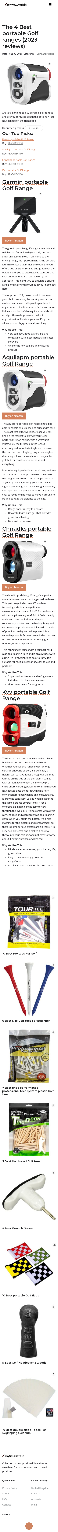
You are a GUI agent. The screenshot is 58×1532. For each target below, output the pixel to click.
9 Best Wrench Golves (17, 1228)
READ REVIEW (15, 143)
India (34, 1504)
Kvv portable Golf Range (15, 170)
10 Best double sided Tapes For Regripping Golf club (24, 1431)
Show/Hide (34, 128)
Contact (6, 1504)
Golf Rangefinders (45, 53)
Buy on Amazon (14, 240)
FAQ (4, 1499)
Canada (35, 1493)
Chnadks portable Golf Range (18, 160)
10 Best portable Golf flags (20, 1295)
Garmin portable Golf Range (18, 139)
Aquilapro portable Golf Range (19, 149)
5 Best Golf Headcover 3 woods (24, 1362)
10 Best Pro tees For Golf (19, 953)
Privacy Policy (9, 1488)
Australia (36, 1499)
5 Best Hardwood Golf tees (21, 1161)
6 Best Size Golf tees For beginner (26, 1020)
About (5, 1493)
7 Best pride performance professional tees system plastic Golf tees (28, 1091)
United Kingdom (40, 1488)
